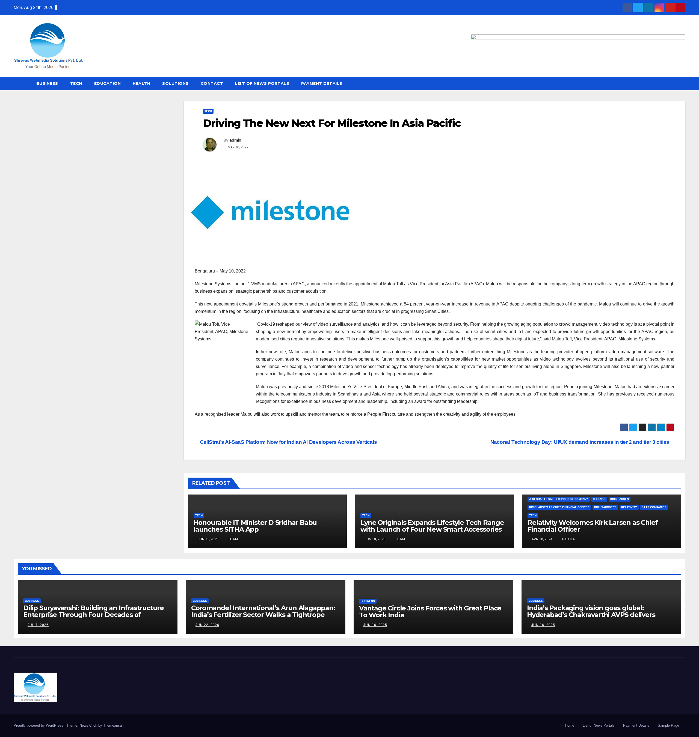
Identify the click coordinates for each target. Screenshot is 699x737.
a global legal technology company (558, 499)
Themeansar (113, 725)
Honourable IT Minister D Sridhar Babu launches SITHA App (255, 526)
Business (47, 83)
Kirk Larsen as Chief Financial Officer (559, 507)
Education (107, 83)
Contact (212, 83)
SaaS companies (654, 507)
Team (232, 539)
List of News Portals (262, 83)
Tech (76, 83)
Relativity (629, 507)
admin (235, 140)
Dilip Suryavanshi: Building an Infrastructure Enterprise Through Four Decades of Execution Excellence (93, 614)
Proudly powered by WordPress (39, 725)
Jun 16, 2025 (375, 625)
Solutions (175, 83)
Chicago (599, 499)
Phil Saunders (605, 507)
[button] (681, 83)
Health (141, 83)
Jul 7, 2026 (38, 625)
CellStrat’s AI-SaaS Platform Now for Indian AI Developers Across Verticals (288, 442)
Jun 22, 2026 (207, 625)
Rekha (568, 539)
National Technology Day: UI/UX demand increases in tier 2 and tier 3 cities (580, 442)
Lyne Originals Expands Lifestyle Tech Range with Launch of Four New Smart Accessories (432, 526)
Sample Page (668, 725)
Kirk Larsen (619, 499)
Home (569, 725)
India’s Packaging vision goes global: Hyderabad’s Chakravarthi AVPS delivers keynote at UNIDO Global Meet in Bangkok (595, 614)
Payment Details (321, 83)
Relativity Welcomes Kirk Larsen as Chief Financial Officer (593, 526)
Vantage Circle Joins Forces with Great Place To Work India (430, 611)
